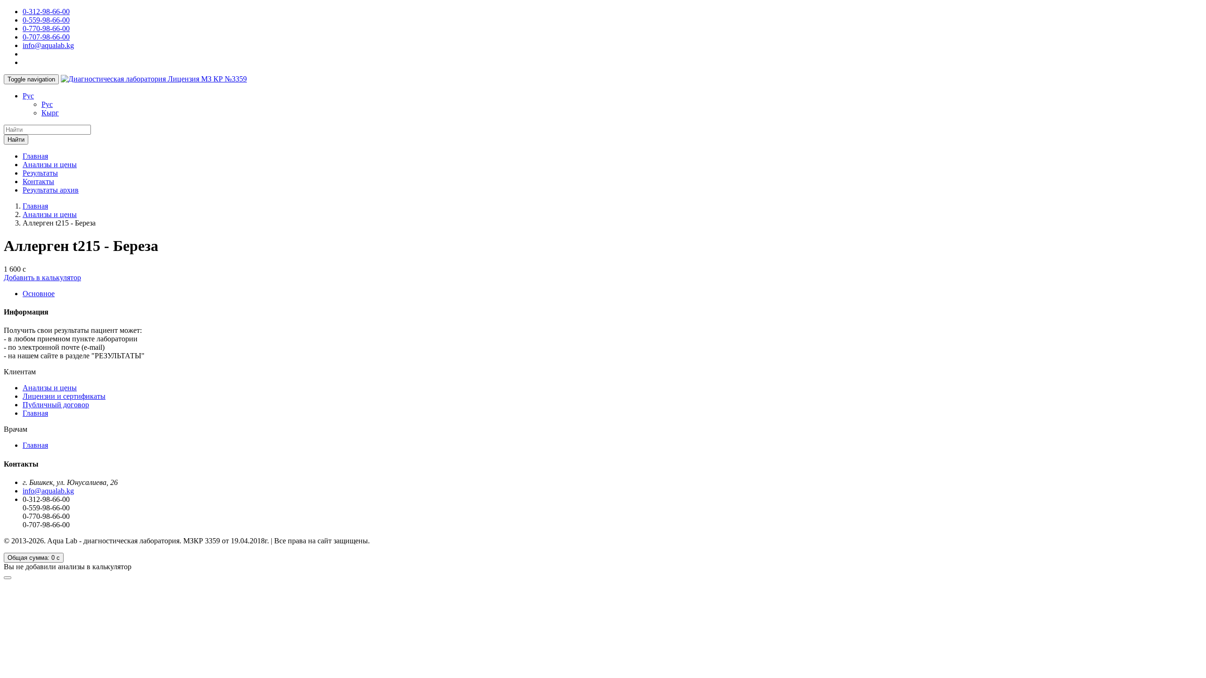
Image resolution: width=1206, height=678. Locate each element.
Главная (35, 156)
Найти (16, 139)
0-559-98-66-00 (46, 20)
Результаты (40, 173)
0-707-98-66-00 (46, 37)
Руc (28, 96)
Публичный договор (56, 405)
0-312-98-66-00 (46, 12)
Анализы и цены (50, 165)
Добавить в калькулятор (42, 278)
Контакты (38, 182)
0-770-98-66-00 (46, 28)
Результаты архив (51, 190)
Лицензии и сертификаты (64, 396)
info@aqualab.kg (48, 45)
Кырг (50, 113)
